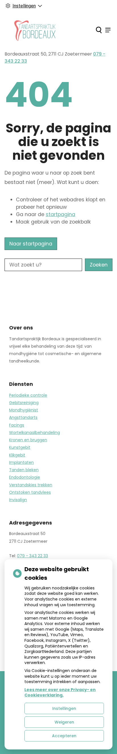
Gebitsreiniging (24, 402)
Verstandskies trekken (30, 485)
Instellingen (64, 708)
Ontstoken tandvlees (30, 492)
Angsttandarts (23, 417)
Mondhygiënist (23, 410)
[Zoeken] (98, 30)
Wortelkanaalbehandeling (34, 432)
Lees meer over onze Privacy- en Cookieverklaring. (60, 692)
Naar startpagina (30, 243)
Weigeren (64, 722)
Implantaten (21, 462)
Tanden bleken (24, 470)
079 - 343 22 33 (32, 556)
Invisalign (18, 500)
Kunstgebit (19, 447)
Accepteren (64, 736)
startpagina (60, 214)
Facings (16, 425)
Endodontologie (24, 477)
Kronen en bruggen (28, 440)
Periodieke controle (28, 395)
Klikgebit (17, 455)
